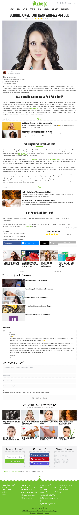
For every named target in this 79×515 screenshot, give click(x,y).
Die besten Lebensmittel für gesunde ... (14, 239)
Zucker (68, 456)
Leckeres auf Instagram (41, 463)
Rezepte (32, 9)
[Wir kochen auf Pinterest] (66, 3)
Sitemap (61, 491)
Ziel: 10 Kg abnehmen (26, 498)
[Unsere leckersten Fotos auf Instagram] (63, 3)
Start (12, 9)
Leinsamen (35, 159)
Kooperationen (6, 491)
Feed (60, 492)
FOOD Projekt (6, 489)
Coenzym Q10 (65, 459)
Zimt (39, 187)
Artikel (25, 9)
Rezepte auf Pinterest (41, 459)
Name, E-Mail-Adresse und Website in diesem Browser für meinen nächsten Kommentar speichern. (27, 392)
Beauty (39, 118)
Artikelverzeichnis (63, 488)
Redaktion (4, 492)
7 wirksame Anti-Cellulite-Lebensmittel (14, 236)
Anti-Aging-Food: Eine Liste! (10, 83)
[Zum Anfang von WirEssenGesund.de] (39, 477)
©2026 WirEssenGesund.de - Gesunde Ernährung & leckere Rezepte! (39, 511)
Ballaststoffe (22, 153)
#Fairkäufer (65, 9)
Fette (63, 456)
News (18, 9)
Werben (47, 513)
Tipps (39, 9)
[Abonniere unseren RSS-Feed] (58, 3)
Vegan (57, 459)
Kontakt (4, 494)
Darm (41, 501)
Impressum (32, 513)
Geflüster (55, 9)
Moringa (65, 463)
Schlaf (41, 497)
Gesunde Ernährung (28, 18)
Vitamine (58, 463)
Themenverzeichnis (63, 489)
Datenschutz (40, 513)
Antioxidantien (34, 108)
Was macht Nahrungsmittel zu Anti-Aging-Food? (14, 79)
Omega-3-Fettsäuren (54, 159)
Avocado (29, 226)
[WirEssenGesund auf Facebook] (61, 3)
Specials (46, 9)
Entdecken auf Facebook (40, 455)
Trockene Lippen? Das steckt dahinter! (14, 233)
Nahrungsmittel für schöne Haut (11, 81)
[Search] (75, 3)
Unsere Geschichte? (7, 488)
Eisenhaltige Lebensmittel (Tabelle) (29, 488)
